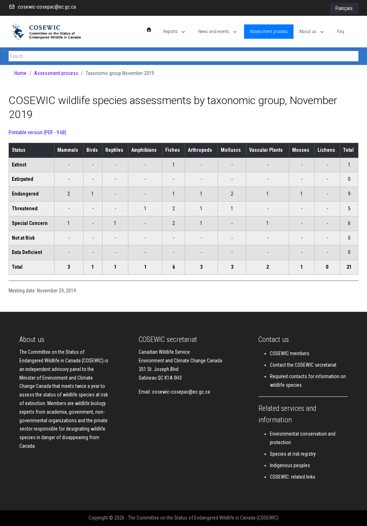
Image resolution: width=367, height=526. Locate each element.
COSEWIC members (289, 353)
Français (344, 8)
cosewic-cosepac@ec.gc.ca (47, 7)
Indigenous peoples (290, 465)
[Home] (149, 29)
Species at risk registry (293, 454)
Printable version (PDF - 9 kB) (37, 132)
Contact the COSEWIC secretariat (303, 365)
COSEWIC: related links (292, 477)
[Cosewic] (53, 31)
